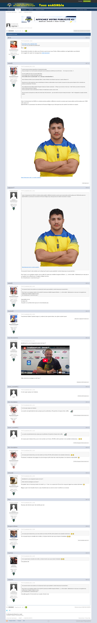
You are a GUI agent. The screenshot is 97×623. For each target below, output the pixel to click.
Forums (18, 9)
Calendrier (31, 9)
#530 (87, 311)
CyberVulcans (10, 9)
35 (24, 607)
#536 (87, 472)
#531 (87, 337)
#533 (87, 402)
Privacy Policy (87, 618)
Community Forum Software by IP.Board (83, 620)
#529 (87, 283)
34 (22, 607)
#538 (87, 526)
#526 (87, 37)
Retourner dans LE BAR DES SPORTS (83, 607)
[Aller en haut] (48, 621)
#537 (87, 499)
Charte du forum (81, 618)
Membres (24, 9)
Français (19, 620)
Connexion (80, 1)
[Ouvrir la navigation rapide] (89, 10)
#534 (87, 427)
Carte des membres (40, 9)
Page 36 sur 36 (18, 607)
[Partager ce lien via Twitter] (7, 610)
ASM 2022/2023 (46, 53)
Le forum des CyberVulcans (11, 618)
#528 (87, 187)
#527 (87, 63)
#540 (87, 579)
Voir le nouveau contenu (81, 9)
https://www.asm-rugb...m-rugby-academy (31, 177)
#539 (87, 553)
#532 (87, 386)
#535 (87, 447)
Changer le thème (12, 620)
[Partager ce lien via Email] (9, 610)
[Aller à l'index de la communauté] (21, 5)
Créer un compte (87, 1)
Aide (24, 620)
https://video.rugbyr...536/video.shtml (29, 43)
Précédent (11, 30)
